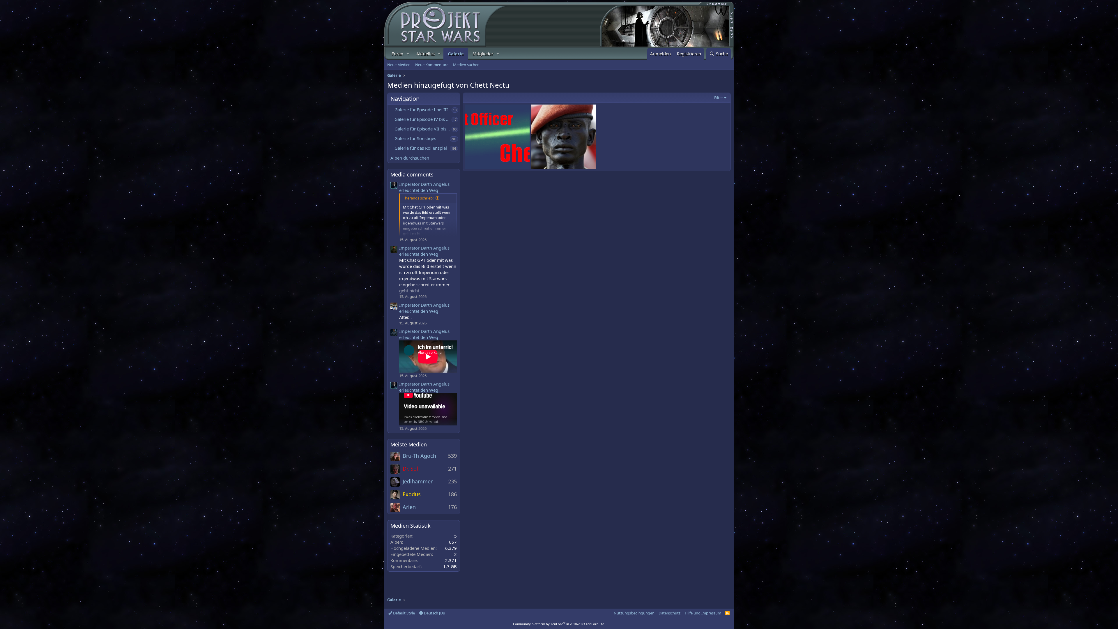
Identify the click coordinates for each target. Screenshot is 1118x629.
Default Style (403, 613)
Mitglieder (483, 53)
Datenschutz (669, 613)
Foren (397, 53)
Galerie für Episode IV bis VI (422, 119)
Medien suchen (466, 64)
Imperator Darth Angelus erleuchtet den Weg (424, 187)
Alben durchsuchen (409, 158)
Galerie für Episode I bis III (421, 109)
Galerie (456, 53)
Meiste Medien (408, 444)
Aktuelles (425, 53)
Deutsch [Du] (434, 613)
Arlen (409, 506)
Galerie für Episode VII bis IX (423, 129)
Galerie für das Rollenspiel (421, 148)
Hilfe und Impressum (703, 613)
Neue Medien (399, 64)
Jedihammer (418, 481)
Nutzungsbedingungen (634, 613)
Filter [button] (718, 97)
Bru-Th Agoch (419, 455)
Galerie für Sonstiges (415, 138)
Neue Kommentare (431, 64)
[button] (408, 54)
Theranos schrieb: (418, 198)
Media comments (412, 174)
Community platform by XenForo (559, 624)
